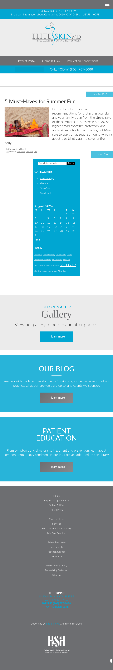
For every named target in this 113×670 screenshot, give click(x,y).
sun (35, 152)
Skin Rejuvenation (40, 271)
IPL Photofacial (57, 260)
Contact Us (56, 556)
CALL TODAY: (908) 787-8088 (71, 69)
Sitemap (56, 575)
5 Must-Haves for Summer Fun (40, 101)
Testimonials (56, 547)
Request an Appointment (82, 61)
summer (29, 152)
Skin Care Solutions (56, 533)
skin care (21, 152)
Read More (104, 154)
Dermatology (47, 178)
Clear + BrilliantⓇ (49, 255)
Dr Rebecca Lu (61, 255)
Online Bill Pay (51, 61)
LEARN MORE (91, 14)
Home (56, 496)
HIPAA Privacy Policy (56, 565)
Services (56, 524)
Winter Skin (62, 271)
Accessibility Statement (56, 570)
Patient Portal (26, 61)
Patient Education (56, 552)
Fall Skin (69, 255)
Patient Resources (57, 542)
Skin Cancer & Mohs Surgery (56, 528)
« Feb (37, 240)
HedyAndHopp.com (61, 652)
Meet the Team (56, 519)
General (44, 183)
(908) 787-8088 (62, 603)
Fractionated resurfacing (42, 260)
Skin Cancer (46, 188)
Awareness (38, 255)
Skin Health (21, 149)
